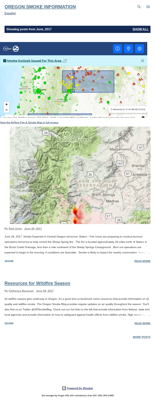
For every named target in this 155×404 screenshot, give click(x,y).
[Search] (139, 7)
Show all (141, 29)
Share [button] (9, 261)
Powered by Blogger (79, 388)
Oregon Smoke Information (40, 6)
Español (10, 13)
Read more (142, 261)
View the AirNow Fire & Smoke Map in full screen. (29, 122)
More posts (141, 337)
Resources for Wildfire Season (37, 283)
